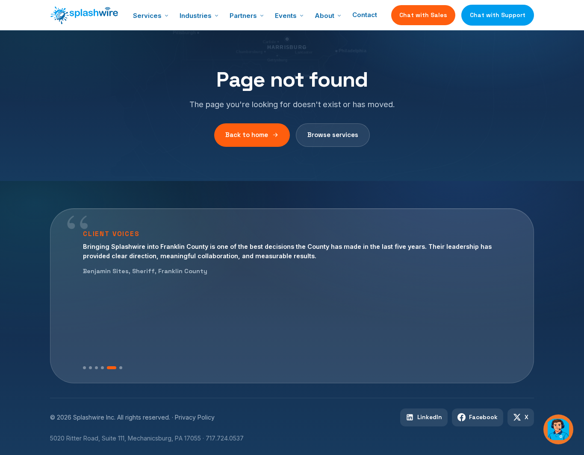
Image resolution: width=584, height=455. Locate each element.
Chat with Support (497, 15)
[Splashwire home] (84, 15)
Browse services (332, 135)
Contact (364, 15)
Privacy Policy (195, 417)
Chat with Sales (423, 15)
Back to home (246, 135)
